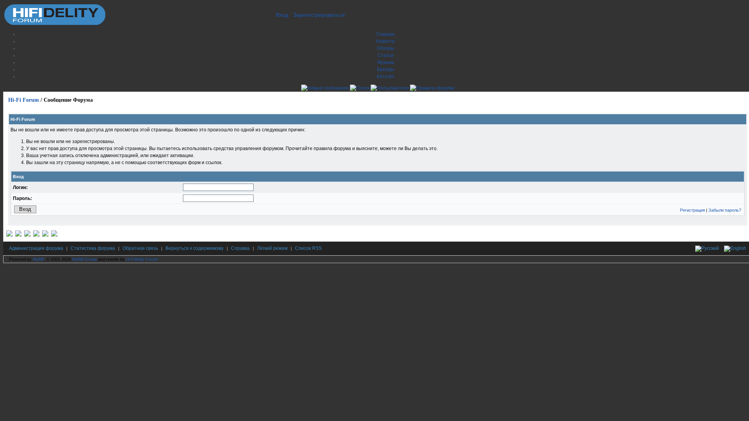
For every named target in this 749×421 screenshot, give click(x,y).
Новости (385, 41)
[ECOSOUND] (36, 235)
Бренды (385, 69)
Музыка (385, 62)
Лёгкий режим (272, 248)
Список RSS (308, 248)
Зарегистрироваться (319, 15)
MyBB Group (84, 259)
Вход (282, 15)
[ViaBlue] (27, 235)
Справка (240, 248)
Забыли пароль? (724, 210)
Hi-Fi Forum (23, 100)
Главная (385, 34)
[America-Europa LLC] (18, 235)
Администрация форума (36, 248)
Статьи (386, 55)
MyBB (38, 259)
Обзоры (385, 48)
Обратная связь (140, 248)
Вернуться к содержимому (194, 248)
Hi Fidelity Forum (142, 259)
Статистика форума (93, 248)
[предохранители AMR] (9, 235)
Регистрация (692, 210)
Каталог (385, 76)
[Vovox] (54, 235)
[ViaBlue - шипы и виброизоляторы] (45, 235)
